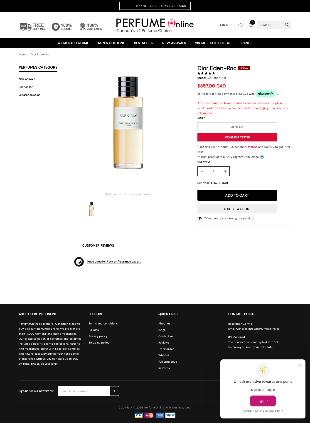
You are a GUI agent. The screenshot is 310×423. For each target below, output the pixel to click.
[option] (129, 121)
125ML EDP (237, 127)
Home (23, 54)
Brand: (201, 78)
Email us (252, 147)
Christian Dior (217, 78)
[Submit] (114, 391)
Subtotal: (203, 183)
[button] (206, 73)
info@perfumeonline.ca (264, 329)
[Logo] (155, 24)
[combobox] (270, 25)
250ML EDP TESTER (237, 137)
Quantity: (203, 162)
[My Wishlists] (240, 25)
